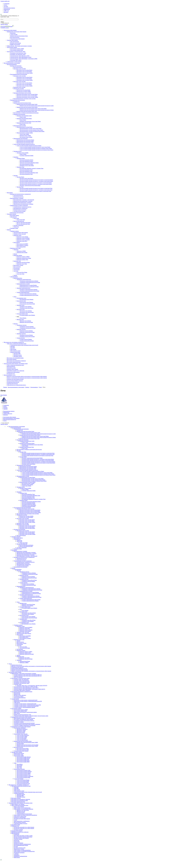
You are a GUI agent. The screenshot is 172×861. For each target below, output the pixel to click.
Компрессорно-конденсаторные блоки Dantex (27, 107)
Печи (18, 316)
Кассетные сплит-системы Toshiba (24, 85)
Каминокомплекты (17, 278)
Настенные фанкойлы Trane (26, 174)
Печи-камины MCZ (21, 246)
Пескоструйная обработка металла (15, 380)
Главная (5, 387)
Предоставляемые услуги (9, 375)
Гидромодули (16, 101)
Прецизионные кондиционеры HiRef (25, 141)
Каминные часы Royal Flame (23, 262)
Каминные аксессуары (15, 248)
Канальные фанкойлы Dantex (26, 159)
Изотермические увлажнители (20, 208)
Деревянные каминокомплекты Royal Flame (30, 282)
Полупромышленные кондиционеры (18, 74)
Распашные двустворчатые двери (17, 54)
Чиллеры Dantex (20, 177)
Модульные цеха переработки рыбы (15, 357)
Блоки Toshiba (23, 154)
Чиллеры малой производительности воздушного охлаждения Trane (35, 191)
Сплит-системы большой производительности (24, 144)
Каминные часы (17, 261)
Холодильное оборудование (10, 30)
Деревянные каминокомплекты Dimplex (29, 281)
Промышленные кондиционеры (17, 100)
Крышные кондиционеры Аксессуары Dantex (30, 121)
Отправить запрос (5, 27)
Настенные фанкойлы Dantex (26, 164)
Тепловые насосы (17, 151)
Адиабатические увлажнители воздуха (22, 206)
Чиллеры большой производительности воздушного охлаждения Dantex (36, 179)
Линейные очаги (20, 305)
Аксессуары (16, 218)
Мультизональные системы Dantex (24, 127)
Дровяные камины (14, 231)
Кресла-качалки (17, 266)
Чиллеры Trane (20, 186)
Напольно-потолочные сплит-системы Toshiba (27, 97)
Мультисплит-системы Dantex (23, 90)
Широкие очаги (20, 319)
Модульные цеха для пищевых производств (14, 342)
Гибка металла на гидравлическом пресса (16, 385)
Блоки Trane (22, 124)
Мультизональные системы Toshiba (25, 132)
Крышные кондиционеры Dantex (24, 118)
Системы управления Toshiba (26, 155)
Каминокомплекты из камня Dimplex (28, 285)
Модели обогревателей (18, 221)
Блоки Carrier (23, 117)
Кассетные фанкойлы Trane (26, 171)
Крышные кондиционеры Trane (24, 122)
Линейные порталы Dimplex (26, 335)
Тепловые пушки (14, 228)
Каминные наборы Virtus (22, 259)
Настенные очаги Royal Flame (27, 312)
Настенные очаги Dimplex (26, 310)
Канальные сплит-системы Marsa (24, 78)
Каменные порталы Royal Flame (27, 332)
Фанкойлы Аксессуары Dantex (27, 165)
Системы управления (18, 225)
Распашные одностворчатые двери (18, 53)
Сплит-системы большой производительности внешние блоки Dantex (36, 148)
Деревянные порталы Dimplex (27, 326)
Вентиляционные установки (16, 198)
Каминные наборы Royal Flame (24, 258)
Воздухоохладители (14, 37)
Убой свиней (13, 349)
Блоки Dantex (23, 120)
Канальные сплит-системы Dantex (24, 77)
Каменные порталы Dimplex (26, 330)
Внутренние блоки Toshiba (26, 137)
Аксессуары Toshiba (24, 134)
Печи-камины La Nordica (22, 245)
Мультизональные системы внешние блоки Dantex (31, 130)
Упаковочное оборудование (13, 372)
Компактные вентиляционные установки (22, 201)
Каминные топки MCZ (22, 241)
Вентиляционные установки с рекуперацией (23, 199)
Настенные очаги (21, 309)
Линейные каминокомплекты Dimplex (28, 289)
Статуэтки (15, 271)
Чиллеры (15, 175)
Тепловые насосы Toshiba (22, 152)
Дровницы (15, 249)
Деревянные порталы (21, 325)
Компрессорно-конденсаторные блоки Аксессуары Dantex (33, 108)
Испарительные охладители (19, 209)
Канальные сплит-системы (19, 75)
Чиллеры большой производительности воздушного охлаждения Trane (36, 188)
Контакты (6, 12)
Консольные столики (18, 265)
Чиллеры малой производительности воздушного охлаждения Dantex (36, 182)
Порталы (15, 323)
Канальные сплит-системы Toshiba (25, 80)
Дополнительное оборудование (17, 38)
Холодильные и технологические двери (16, 51)
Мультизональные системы (19, 125)
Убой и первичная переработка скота (15, 365)
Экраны (15, 275)
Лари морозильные (14, 41)
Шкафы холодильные (15, 44)
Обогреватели (13, 216)
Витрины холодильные (15, 43)
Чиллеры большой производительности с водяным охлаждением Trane (36, 189)
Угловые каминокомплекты (23, 292)
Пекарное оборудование (12, 369)
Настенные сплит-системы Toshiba (25, 72)
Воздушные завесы (14, 215)
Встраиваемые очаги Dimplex (26, 299)
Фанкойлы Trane (20, 167)
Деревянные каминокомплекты (24, 279)
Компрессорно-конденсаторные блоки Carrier (27, 104)
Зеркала (15, 253)
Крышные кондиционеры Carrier (24, 115)
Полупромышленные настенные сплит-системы (24, 98)
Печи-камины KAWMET (22, 244)
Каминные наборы (17, 255)
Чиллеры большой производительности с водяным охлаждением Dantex (36, 181)
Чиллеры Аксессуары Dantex (26, 178)
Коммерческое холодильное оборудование (16, 31)
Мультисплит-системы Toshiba (24, 91)
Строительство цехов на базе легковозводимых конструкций (24, 345)
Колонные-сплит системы (19, 87)
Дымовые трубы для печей (19, 233)
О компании (6, 3)
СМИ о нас (6, 10)
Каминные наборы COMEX (23, 256)
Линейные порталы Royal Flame (27, 336)
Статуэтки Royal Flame (22, 272)
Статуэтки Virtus (20, 273)
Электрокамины (14, 276)
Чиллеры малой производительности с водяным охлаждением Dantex (36, 184)
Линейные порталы (21, 333)
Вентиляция (10, 192)
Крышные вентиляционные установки (22, 202)
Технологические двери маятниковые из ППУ (20, 57)
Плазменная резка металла (13, 382)
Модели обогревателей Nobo (23, 224)
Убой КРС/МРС (17, 353)
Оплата (5, 5)
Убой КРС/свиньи (17, 355)
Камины (9, 229)
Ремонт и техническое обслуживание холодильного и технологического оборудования (27, 377)
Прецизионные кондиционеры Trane (25, 142)
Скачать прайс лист (7, 413)
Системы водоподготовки (19, 211)
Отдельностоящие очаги (22, 313)
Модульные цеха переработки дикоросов (16, 360)
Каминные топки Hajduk (22, 236)
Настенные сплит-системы (19, 68)
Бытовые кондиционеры (15, 65)
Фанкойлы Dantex (21, 158)
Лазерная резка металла (12, 383)
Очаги (14, 296)
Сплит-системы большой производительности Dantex (29, 145)
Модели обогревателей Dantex (24, 222)
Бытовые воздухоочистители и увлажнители (20, 194)
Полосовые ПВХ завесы (15, 60)
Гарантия (5, 408)
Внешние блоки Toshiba (25, 135)
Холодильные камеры (12, 47)
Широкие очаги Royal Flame (26, 322)
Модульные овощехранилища (14, 362)
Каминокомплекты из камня (23, 283)
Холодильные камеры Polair (16, 50)
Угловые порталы (21, 338)
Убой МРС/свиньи (17, 356)
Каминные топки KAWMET (23, 238)
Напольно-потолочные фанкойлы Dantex (29, 162)
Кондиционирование (12, 64)
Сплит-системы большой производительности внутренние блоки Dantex (36, 149)
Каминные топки (17, 235)
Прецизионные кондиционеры (20, 138)
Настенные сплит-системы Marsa (24, 71)
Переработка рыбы (11, 367)
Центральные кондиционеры (17, 212)
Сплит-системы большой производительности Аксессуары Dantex (35, 147)
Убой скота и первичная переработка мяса (16, 343)
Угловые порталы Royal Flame (27, 340)
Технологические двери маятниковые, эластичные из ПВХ (23, 58)
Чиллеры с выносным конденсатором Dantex (30, 185)
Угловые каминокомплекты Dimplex (28, 293)
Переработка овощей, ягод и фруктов (15, 370)
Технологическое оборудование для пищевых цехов (16, 363)
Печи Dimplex (23, 318)
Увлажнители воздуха (18, 196)
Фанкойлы (15, 157)
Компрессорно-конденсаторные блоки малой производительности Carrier (37, 105)
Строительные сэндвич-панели (14, 61)
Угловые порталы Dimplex (26, 339)
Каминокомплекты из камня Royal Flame (29, 286)
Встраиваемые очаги (21, 298)
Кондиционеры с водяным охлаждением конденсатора (25, 112)
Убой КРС (12, 346)
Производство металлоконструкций (15, 379)
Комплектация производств (9, 419)
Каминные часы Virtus (22, 263)
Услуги (4, 420)
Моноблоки (13, 33)
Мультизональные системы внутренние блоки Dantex (32, 131)
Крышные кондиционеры (19, 114)
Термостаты (16, 226)
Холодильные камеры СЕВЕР (17, 48)
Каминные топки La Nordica (23, 239)
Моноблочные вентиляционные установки (23, 204)
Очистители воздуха (18, 195)
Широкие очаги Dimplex (25, 320)
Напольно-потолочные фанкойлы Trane (29, 172)
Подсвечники (16, 268)
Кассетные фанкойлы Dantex (26, 161)
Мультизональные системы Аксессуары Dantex (30, 128)
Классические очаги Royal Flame (27, 303)
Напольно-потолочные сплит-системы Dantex (27, 94)
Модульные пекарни (11, 359)
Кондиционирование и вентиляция (12, 63)
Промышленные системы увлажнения (19, 205)
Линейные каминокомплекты (23, 288)
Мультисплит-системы (18, 88)
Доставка (6, 6)
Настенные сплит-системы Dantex (24, 70)
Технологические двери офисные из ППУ (19, 55)
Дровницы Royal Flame (22, 252)
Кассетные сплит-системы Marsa (24, 84)
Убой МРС (12, 347)
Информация (7, 9)
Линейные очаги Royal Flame (26, 308)
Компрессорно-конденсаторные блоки (19, 35)
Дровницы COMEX (21, 251)
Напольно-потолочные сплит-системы (22, 92)
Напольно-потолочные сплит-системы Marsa (27, 95)
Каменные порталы (21, 329)
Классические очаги (21, 300)
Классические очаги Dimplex (26, 302)
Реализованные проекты (9, 7)
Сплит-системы (13, 34)
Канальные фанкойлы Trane (26, 169)
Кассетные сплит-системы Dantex (24, 82)
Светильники (16, 269)
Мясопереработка (11, 366)
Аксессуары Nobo (21, 219)
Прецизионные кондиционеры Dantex (25, 139)
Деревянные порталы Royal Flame (27, 328)
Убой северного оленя (15, 350)
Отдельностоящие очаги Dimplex (27, 315)
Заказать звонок (4, 24)
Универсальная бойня (15, 352)
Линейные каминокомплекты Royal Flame (29, 291)
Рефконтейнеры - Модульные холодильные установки (19, 45)
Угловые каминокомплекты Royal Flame (29, 295)
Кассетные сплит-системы (19, 81)
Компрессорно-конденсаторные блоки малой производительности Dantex (37, 110)
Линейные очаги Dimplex (26, 306)
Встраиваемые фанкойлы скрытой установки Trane (31, 168)
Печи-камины (16, 242)
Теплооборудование (11, 214)
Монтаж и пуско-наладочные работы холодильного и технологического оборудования (27, 376)
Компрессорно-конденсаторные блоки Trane (27, 111)
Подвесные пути (11, 373)
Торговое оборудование (12, 40)
